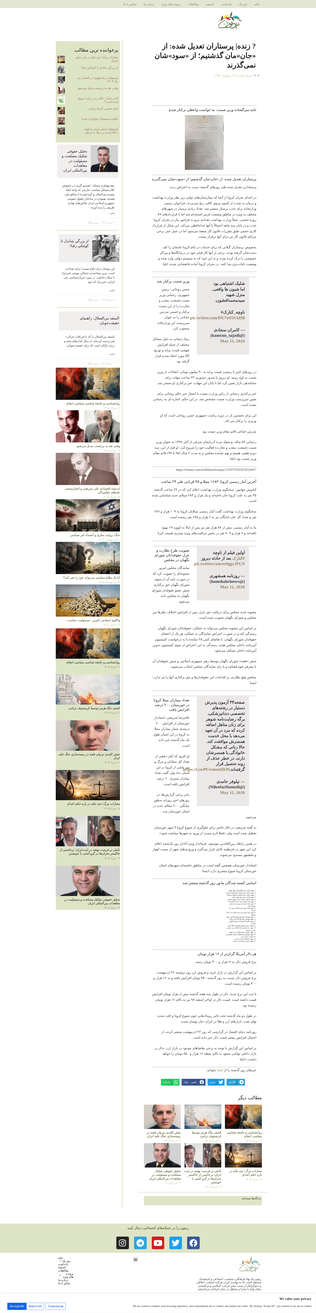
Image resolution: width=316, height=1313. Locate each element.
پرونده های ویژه (170, 4)
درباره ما (149, 4)
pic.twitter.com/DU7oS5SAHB (217, 317)
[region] (158, 1303)
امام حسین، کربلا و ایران (103, 108)
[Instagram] (122, 1243)
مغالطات (193, 4)
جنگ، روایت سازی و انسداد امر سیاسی (95, 535)
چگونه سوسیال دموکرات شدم (100, 118)
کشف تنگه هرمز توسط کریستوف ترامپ (206, 1134)
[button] (136, 1260)
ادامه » (111, 213)
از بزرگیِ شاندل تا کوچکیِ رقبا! (99, 67)
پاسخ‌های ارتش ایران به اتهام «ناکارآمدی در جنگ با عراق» (101, 130)
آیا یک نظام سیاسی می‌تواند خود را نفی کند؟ (91, 577)
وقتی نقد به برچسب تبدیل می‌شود (97, 88)
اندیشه (210, 4)
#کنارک (238, 558)
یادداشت (226, 4)
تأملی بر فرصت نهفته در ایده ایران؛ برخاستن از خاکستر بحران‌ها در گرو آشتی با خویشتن (203, 1176)
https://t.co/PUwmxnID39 (206, 769)
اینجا (220, 1070)
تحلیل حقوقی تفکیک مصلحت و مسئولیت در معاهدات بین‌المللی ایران (165, 1174)
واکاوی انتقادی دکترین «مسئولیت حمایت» (93, 620)
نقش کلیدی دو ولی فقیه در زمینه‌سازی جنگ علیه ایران (164, 1134)
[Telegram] (140, 1243)
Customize (55, 1306)
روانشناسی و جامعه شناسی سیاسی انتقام (244, 1134)
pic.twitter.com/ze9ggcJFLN (219, 563)
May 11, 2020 (232, 341)
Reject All (35, 1306)
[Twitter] (175, 1243)
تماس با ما (130, 4)
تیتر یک (243, 4)
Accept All (17, 1306)
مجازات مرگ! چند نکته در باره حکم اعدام (245, 1172)
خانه (256, 4)
